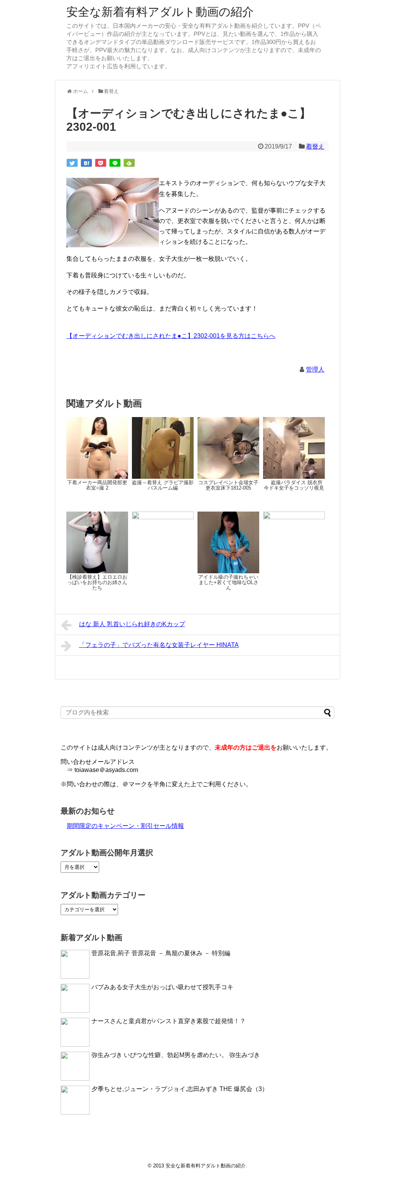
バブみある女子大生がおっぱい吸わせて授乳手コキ (162, 987)
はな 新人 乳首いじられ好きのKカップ (132, 624)
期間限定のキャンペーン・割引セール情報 (125, 826)
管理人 (315, 369)
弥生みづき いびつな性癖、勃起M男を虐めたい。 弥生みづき (175, 1055)
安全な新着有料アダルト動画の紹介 (160, 11)
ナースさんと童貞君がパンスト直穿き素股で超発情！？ (168, 1021)
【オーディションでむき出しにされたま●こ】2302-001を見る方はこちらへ (170, 336)
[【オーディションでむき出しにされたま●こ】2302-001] (86, 163)
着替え (315, 146)
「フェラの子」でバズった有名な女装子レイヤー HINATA (159, 645)
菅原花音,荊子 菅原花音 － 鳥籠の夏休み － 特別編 (160, 953)
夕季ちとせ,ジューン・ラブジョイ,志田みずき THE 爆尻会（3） (179, 1089)
